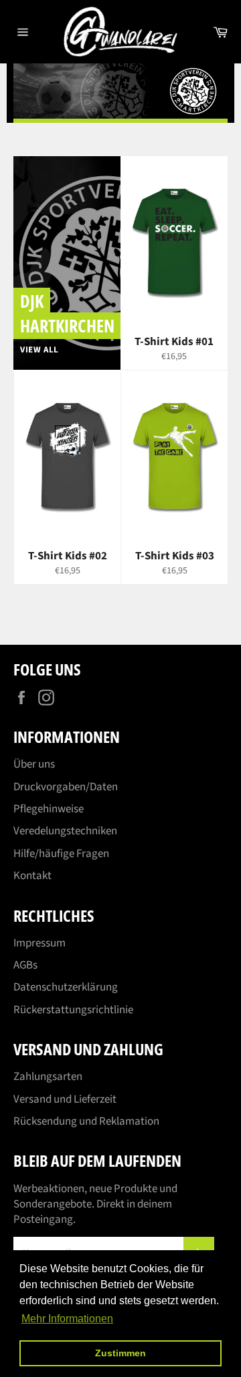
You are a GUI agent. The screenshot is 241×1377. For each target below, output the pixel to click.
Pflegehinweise (48, 809)
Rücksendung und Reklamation (86, 1121)
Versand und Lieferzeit (64, 1099)
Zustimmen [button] (120, 1353)
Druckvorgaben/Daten (65, 787)
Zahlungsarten (47, 1077)
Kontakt (32, 876)
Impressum (39, 943)
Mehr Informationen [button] (67, 1318)
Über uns (34, 764)
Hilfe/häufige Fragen (61, 854)
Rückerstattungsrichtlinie (73, 1010)
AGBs (25, 965)
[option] (120, 93)
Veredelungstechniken (65, 831)
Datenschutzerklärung (65, 987)
